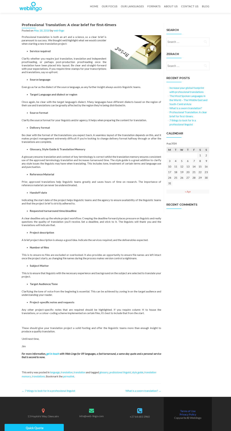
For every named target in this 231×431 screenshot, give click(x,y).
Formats (154, 6)
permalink (68, 376)
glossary (103, 372)
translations (38, 376)
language (55, 372)
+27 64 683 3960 (140, 416)
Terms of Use (187, 411)
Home (94, 6)
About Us (171, 6)
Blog (205, 6)
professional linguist (120, 372)
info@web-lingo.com (91, 416)
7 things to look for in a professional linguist (48, 390)
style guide (137, 372)
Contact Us (190, 6)
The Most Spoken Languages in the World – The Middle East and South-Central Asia (188, 100)
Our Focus (110, 6)
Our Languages (132, 6)
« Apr (188, 191)
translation (67, 372)
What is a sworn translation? (143, 390)
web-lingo (59, 30)
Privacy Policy (188, 414)
